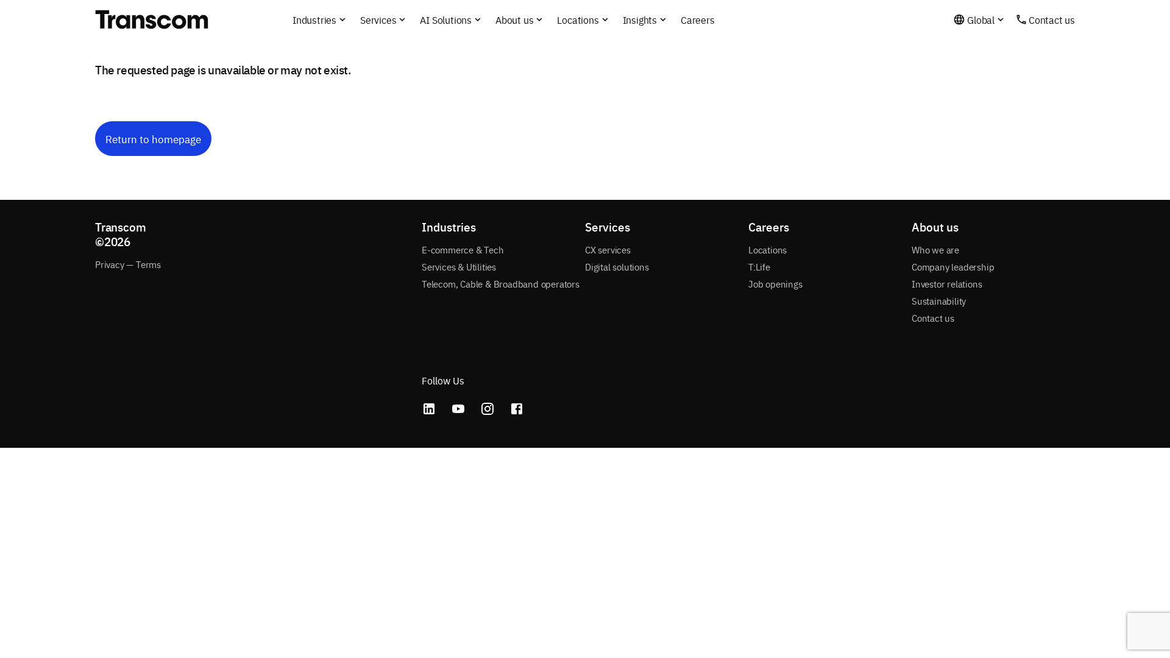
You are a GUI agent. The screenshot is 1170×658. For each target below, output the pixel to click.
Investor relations (947, 283)
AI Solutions (446, 19)
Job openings (775, 283)
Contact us (1052, 19)
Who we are (935, 249)
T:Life (759, 266)
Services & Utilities (459, 266)
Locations (767, 249)
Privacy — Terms (128, 264)
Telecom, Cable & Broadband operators (501, 283)
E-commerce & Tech (463, 249)
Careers (698, 19)
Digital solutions (617, 266)
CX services (608, 249)
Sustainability (939, 300)
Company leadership (953, 266)
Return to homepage (153, 139)
